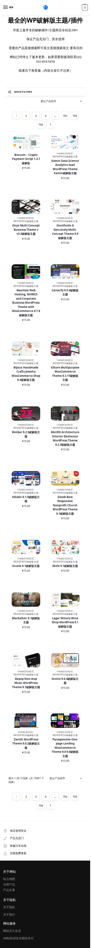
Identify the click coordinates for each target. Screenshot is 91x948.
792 (65, 116)
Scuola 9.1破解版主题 (26, 566)
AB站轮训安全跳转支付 (18, 938)
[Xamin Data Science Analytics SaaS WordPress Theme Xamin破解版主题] (65, 142)
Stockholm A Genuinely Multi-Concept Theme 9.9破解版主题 (65, 231)
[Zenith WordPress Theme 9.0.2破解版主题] (26, 720)
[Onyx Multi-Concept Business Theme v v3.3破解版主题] (26, 207)
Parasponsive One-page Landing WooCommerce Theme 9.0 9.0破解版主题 (65, 747)
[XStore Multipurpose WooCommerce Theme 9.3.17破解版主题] (65, 349)
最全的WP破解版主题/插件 (45, 20)
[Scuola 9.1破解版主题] (26, 547)
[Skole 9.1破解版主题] (65, 547)
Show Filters (23, 92)
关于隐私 (9, 907)
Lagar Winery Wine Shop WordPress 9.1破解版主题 (65, 622)
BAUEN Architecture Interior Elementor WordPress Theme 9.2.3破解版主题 (65, 438)
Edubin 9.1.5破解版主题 (26, 499)
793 (75, 116)
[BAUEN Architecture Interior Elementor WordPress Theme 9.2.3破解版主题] (65, 413)
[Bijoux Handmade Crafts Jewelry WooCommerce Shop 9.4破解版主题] (26, 349)
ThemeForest (65, 153)
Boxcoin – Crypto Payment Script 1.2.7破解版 (26, 159)
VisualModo (25, 732)
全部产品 (9, 884)
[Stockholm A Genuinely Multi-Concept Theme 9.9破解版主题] (65, 207)
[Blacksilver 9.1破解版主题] (26, 599)
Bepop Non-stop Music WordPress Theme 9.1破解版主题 (26, 683)
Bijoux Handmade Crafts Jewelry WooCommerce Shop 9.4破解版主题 (26, 374)
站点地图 (9, 879)
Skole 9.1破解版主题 (65, 566)
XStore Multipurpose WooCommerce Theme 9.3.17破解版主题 (65, 374)
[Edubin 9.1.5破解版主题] (26, 478)
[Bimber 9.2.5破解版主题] (26, 413)
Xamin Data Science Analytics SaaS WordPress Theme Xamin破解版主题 (65, 167)
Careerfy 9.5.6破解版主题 (65, 292)
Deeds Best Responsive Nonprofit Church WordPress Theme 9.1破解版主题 (65, 505)
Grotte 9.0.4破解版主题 (65, 681)
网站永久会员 (12, 931)
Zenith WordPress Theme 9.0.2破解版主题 (26, 743)
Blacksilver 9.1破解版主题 (26, 620)
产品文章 (9, 890)
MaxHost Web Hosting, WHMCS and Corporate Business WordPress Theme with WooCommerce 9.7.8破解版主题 (26, 302)
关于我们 (9, 914)
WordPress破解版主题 (65, 156)
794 (41, 125)
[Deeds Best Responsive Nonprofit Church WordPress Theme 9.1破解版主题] (65, 478)
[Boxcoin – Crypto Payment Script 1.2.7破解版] (26, 142)
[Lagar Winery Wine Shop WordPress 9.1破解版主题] (65, 599)
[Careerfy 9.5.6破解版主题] (65, 271)
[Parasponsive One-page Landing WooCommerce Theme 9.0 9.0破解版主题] (65, 720)
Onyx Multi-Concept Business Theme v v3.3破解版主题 (26, 229)
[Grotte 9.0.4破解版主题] (65, 660)
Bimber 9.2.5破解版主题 (26, 434)
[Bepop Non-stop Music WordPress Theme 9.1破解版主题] (26, 660)
